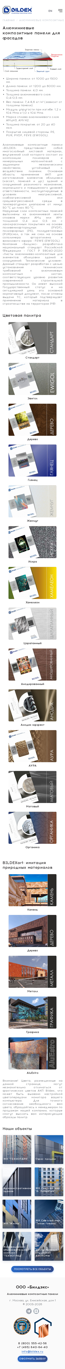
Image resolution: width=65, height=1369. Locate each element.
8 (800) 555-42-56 (32, 1343)
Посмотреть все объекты (32, 1269)
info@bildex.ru (32, 1351)
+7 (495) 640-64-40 (32, 1347)
